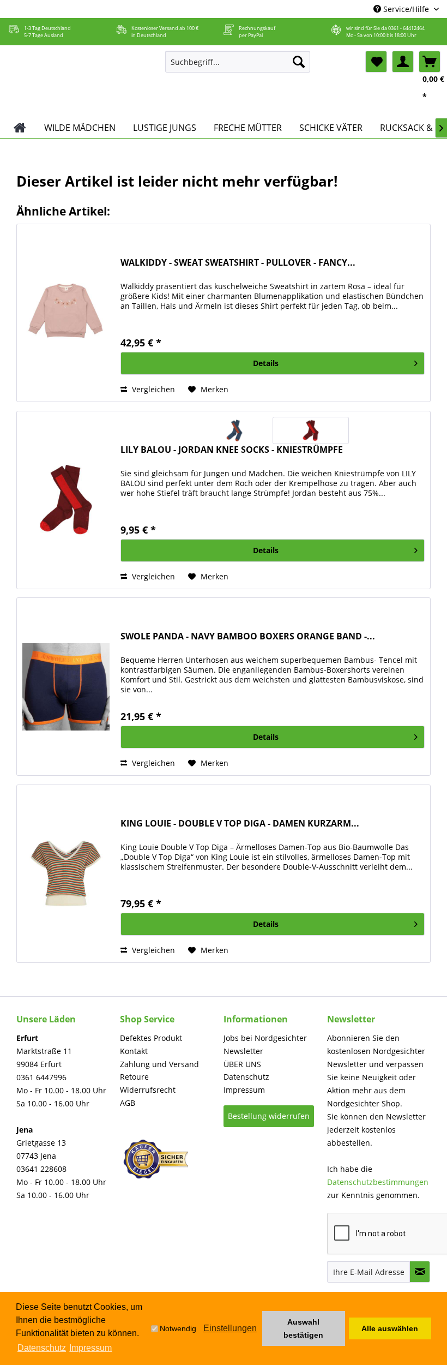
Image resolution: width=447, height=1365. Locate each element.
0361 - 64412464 (406, 28)
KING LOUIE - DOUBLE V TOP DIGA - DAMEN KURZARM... (239, 823)
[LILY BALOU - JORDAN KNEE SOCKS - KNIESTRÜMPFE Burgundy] (310, 430)
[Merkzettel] (376, 62)
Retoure (134, 1076)
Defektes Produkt (151, 1038)
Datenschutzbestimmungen (377, 1182)
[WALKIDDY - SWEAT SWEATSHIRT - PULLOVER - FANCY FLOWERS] (66, 313)
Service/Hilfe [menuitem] (406, 9)
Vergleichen (152, 389)
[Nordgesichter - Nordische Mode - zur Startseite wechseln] (80, 81)
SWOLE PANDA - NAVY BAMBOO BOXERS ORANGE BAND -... (247, 636)
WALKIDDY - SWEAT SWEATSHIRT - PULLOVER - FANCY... (237, 262)
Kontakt (134, 1051)
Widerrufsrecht (148, 1090)
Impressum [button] (90, 1347)
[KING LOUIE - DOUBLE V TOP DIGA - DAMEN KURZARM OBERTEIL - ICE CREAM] (66, 874)
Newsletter (243, 1051)
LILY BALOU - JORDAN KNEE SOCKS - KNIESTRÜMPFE (231, 450)
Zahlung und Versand (159, 1064)
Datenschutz (246, 1076)
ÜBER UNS (242, 1064)
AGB (127, 1103)
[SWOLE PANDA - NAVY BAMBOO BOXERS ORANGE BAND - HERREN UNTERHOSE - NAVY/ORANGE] (66, 686)
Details (266, 363)
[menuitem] (238, 62)
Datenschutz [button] (41, 1347)
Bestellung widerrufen (269, 1116)
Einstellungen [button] (230, 1328)
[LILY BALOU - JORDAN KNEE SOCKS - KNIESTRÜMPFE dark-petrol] (235, 430)
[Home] (19, 127)
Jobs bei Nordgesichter (265, 1038)
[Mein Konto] (403, 62)
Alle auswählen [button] (389, 1328)
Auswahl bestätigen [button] (303, 1328)
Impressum (244, 1090)
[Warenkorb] (429, 62)
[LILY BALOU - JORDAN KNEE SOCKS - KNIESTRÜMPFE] (66, 500)
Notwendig (178, 1328)
